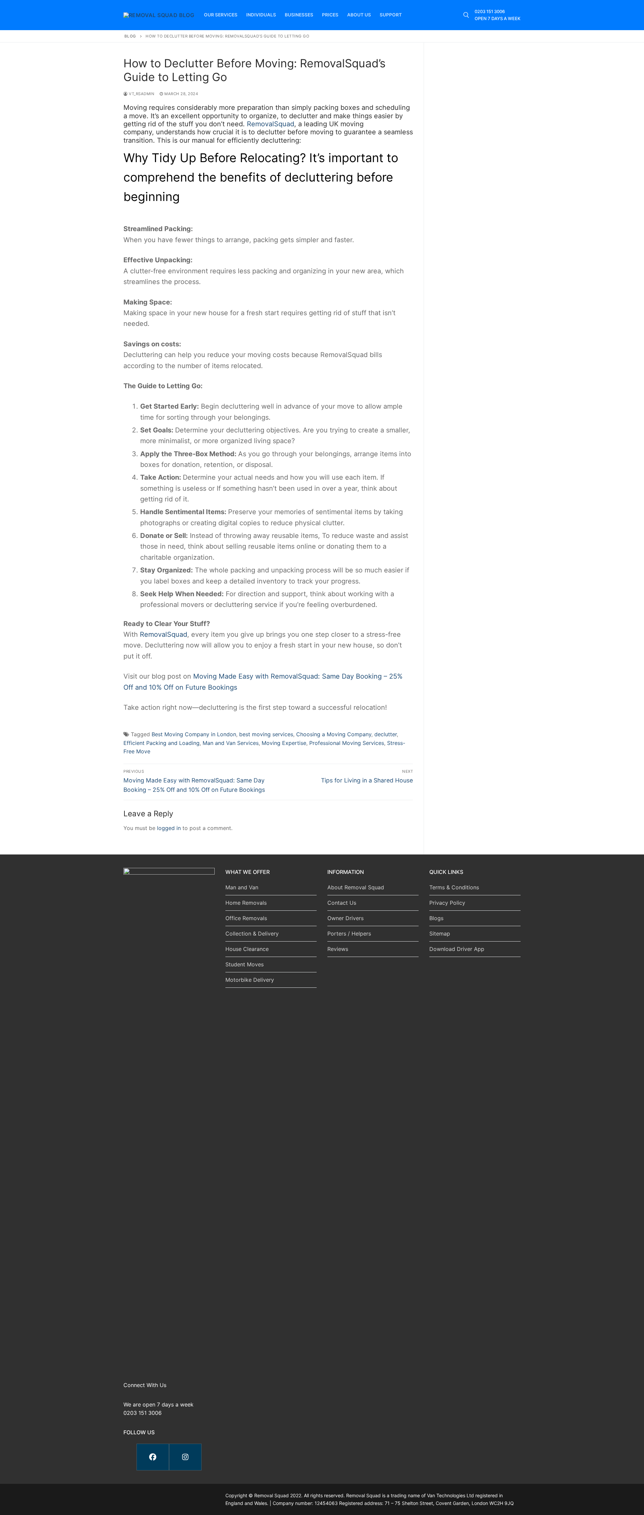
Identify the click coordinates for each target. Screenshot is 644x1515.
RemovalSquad (270, 124)
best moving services (266, 734)
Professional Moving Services (346, 743)
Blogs (436, 918)
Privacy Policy (447, 902)
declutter (385, 734)
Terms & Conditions (454, 887)
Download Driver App (456, 949)
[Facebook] (153, 1457)
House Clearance (247, 949)
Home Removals (246, 902)
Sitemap (439, 933)
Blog (130, 36)
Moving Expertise (284, 743)
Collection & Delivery (252, 933)
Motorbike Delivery (249, 979)
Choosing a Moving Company (333, 734)
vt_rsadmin (141, 93)
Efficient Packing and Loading (161, 743)
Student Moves (244, 964)
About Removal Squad (355, 887)
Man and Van (241, 887)
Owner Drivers (345, 918)
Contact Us (341, 902)
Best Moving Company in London (194, 734)
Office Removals (246, 918)
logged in (169, 828)
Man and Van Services (231, 743)
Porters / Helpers (349, 933)
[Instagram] (185, 1457)
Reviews (337, 949)
